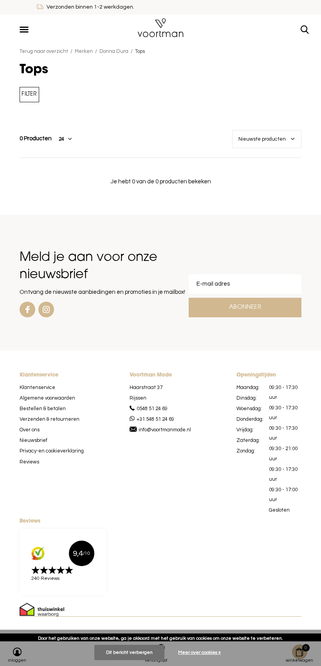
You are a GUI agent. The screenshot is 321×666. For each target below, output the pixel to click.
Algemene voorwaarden (47, 398)
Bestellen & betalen (43, 408)
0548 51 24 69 (152, 408)
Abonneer (245, 307)
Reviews (29, 462)
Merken (84, 51)
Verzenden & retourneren (49, 419)
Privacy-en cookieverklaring (52, 451)
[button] (25, 29)
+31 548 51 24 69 (155, 419)
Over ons (30, 430)
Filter (29, 94)
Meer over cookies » (199, 652)
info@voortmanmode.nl (165, 430)
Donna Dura (113, 51)
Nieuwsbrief (33, 440)
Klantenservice (37, 387)
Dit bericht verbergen (129, 652)
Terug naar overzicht (44, 51)
